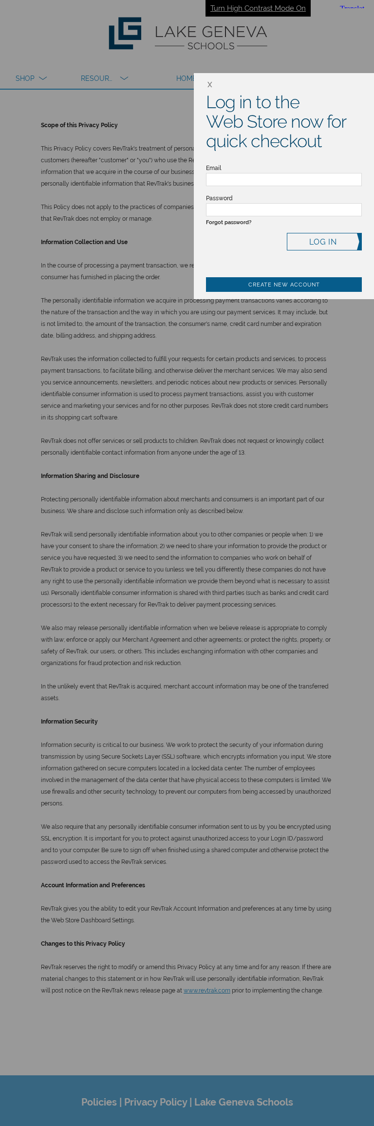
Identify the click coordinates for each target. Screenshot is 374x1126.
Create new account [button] (284, 285)
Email (213, 168)
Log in (323, 242)
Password (219, 198)
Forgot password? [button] (228, 222)
